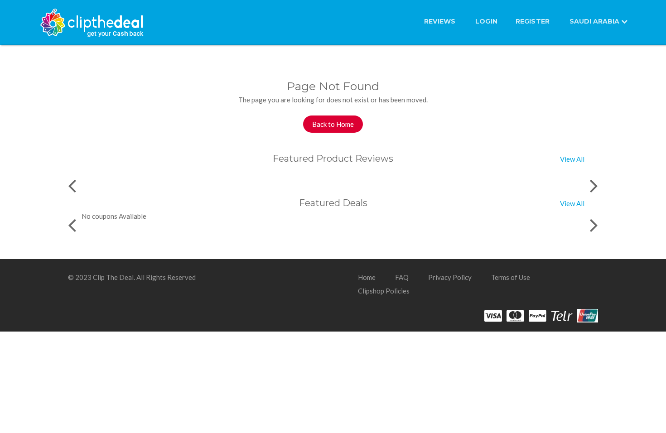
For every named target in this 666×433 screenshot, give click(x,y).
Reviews (439, 21)
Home (367, 277)
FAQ (402, 277)
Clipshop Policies (384, 291)
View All (572, 159)
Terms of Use (510, 277)
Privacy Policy (450, 277)
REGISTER (533, 21)
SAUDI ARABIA (595, 21)
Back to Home (333, 124)
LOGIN (486, 21)
